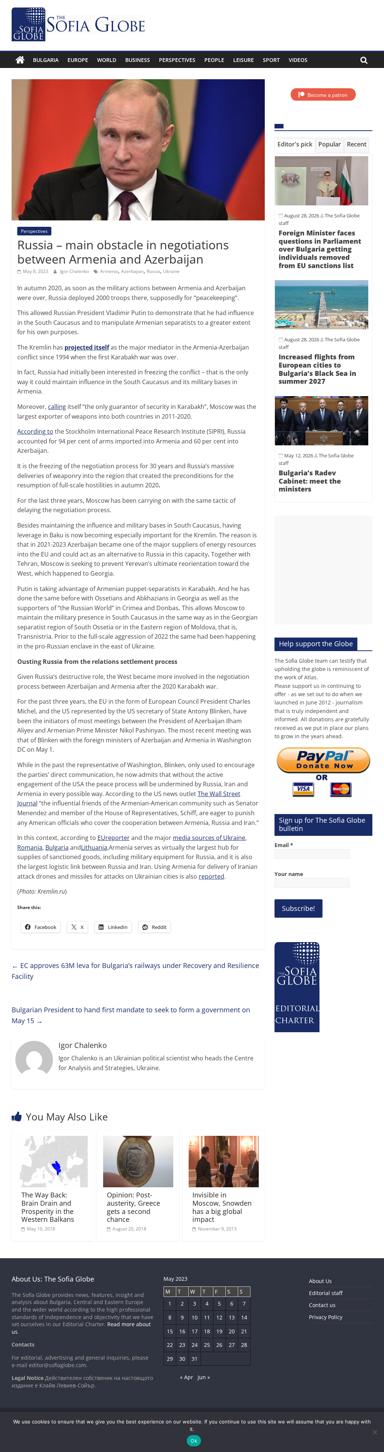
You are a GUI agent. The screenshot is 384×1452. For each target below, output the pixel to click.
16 (182, 1331)
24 (195, 1344)
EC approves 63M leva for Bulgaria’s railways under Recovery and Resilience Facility (135, 971)
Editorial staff (325, 1293)
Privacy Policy (325, 1317)
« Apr (186, 1377)
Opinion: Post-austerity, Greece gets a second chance (133, 1207)
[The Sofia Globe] (20, 60)
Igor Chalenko (75, 271)
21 (244, 1331)
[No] (374, 1432)
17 (195, 1331)
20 (232, 1331)
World (106, 59)
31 (195, 1358)
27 (232, 1344)
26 (219, 1344)
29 (170, 1358)
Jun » (204, 1377)
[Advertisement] (323, 570)
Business (137, 59)
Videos (298, 59)
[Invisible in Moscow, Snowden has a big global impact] (224, 1140)
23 (182, 1344)
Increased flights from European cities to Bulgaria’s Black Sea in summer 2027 (317, 369)
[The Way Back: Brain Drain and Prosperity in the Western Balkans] (53, 1140)
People (214, 59)
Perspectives (177, 59)
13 (232, 1317)
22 (170, 1344)
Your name (288, 874)
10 (195, 1317)
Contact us (322, 1305)
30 (182, 1358)
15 (170, 1331)
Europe (78, 59)
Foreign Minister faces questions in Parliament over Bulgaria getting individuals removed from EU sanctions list (320, 249)
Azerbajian (132, 271)
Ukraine (171, 271)
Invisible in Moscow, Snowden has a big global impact (222, 1207)
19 (219, 1331)
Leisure (243, 59)
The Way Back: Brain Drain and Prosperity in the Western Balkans (47, 1207)
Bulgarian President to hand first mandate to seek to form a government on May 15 (131, 1015)
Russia (153, 271)
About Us (320, 1281)
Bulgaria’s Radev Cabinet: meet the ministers (310, 480)
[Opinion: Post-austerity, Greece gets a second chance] (138, 1140)
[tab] (294, 146)
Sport (271, 59)
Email (283, 845)
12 (219, 1317)
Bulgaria (45, 59)
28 (244, 1344)
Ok (193, 1441)
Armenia (109, 271)
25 (207, 1344)
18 (207, 1331)
